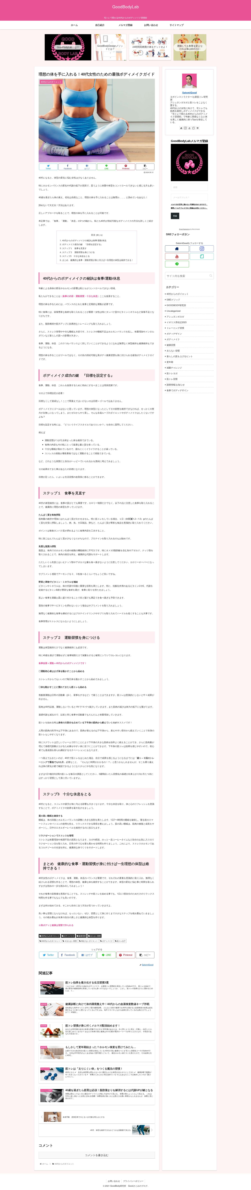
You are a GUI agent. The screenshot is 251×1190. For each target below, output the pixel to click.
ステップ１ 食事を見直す (74, 248)
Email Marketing (184, 229)
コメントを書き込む (97, 1155)
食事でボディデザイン (177, 390)
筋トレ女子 (121, 941)
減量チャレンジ (174, 367)
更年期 (170, 361)
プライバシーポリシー (133, 1181)
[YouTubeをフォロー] (189, 128)
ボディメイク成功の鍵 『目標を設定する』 (82, 244)
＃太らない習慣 (70, 941)
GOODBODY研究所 (176, 305)
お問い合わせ (114, 1181)
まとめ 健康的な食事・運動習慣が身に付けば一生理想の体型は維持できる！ (97, 260)
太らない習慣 (95, 936)
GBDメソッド (173, 299)
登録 (175, 216)
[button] (210, 275)
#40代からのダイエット (50, 941)
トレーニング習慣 (175, 327)
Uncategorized (173, 310)
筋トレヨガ (172, 373)
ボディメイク (68, 936)
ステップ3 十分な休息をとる (76, 256)
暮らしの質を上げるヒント (180, 356)
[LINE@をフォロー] (197, 128)
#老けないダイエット (89, 941)
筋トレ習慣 (172, 378)
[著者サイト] (181, 128)
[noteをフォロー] (193, 128)
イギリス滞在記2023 (177, 322)
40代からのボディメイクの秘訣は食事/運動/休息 (84, 240)
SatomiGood (189, 92)
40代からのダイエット (50, 936)
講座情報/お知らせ (176, 384)
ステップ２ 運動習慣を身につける (78, 252)
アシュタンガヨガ (175, 316)
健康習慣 (82, 936)
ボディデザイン (174, 333)
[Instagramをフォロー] (185, 128)
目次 (93, 234)
